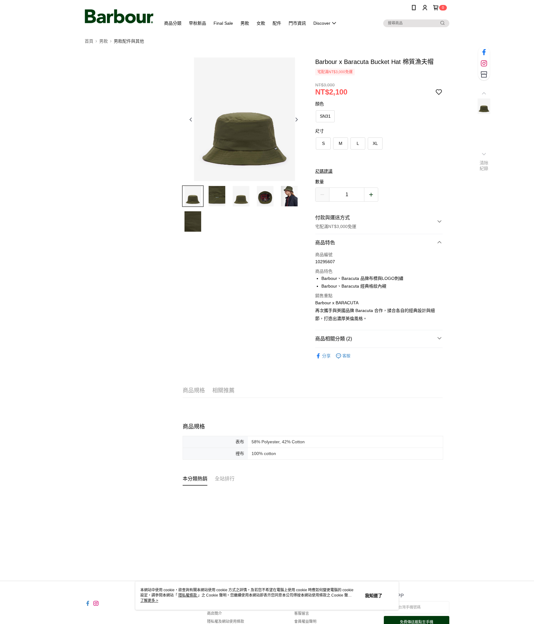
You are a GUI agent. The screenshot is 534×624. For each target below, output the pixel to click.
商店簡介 (214, 613)
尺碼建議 (324, 171)
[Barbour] (119, 16)
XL (375, 143)
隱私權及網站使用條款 (225, 621)
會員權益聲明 (305, 621)
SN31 (325, 116)
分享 (326, 355)
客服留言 (301, 613)
